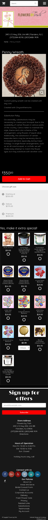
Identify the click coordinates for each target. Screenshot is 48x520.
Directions (24, 434)
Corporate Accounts (24, 492)
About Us (27, 482)
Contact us (24, 490)
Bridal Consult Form (24, 487)
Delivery (24, 495)
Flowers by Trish (8, 20)
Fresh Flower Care (24, 498)
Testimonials (24, 508)
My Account (24, 511)
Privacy (24, 500)
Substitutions (24, 506)
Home (6, 42)
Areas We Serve (27, 484)
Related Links (24, 503)
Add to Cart (24, 179)
